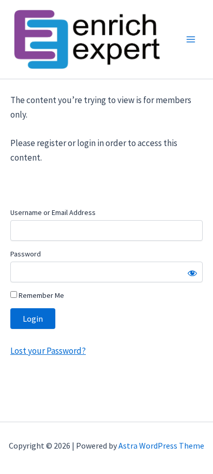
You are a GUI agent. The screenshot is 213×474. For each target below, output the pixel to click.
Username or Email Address (53, 212)
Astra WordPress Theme (161, 445)
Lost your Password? (48, 350)
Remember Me (40, 295)
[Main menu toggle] (191, 39)
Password (25, 253)
